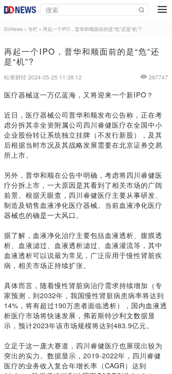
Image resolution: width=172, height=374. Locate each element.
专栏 (33, 28)
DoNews (13, 28)
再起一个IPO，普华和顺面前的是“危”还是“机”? (92, 28)
